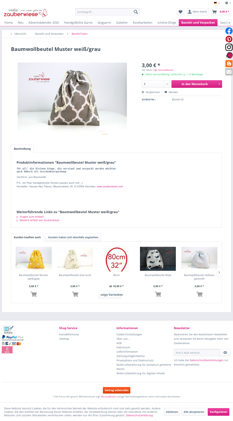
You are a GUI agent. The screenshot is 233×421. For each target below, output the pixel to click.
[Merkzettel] (180, 11)
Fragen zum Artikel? (31, 216)
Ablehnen (172, 412)
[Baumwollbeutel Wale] (158, 259)
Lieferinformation (127, 351)
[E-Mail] (229, 71)
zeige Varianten (110, 295)
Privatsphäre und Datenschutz (135, 360)
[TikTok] (229, 63)
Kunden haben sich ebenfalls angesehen (73, 237)
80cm (116, 275)
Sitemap (64, 338)
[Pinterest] (229, 39)
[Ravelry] (229, 55)
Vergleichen (152, 92)
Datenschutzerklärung (139, 415)
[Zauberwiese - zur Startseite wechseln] (26, 12)
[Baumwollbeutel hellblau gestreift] (199, 259)
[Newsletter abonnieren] (225, 352)
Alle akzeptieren (194, 412)
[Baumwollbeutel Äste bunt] (75, 259)
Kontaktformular (69, 334)
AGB (119, 343)
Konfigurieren (218, 412)
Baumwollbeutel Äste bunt (75, 275)
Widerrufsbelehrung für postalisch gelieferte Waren (143, 367)
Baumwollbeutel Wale (158, 275)
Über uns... (123, 338)
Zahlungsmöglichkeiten (130, 356)
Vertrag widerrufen (117, 390)
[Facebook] (229, 31)
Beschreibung (22, 148)
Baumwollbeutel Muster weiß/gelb (33, 276)
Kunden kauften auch (27, 237)
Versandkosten (108, 396)
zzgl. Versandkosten (163, 69)
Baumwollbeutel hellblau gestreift (199, 276)
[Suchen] (136, 11)
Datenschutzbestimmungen (207, 360)
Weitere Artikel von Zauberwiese (39, 220)
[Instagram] (229, 47)
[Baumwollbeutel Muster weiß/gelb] (34, 259)
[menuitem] (227, 3)
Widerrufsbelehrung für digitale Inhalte (140, 373)
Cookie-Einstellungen (129, 334)
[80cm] (116, 259)
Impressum (123, 347)
